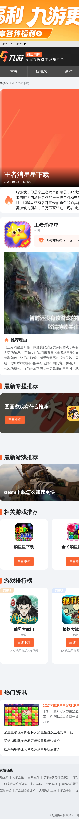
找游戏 (41, 71)
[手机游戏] (32, 57)
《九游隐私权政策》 (61, 815)
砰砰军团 (52, 784)
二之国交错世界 (25, 790)
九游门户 (7, 43)
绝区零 (4, 777)
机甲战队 (36, 784)
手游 (3, 83)
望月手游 (5, 790)
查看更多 (14, 419)
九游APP (21, 43)
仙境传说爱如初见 (15, 784)
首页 (13, 71)
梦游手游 (66, 790)
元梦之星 (18, 777)
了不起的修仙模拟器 (56, 777)
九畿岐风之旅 (47, 790)
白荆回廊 (33, 777)
